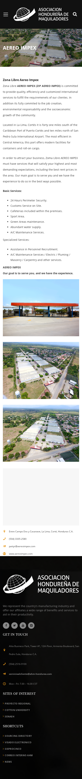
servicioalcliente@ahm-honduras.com (30, 674)
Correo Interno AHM (19, 755)
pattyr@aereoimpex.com (22, 546)
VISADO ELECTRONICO (18, 742)
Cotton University (17, 710)
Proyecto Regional (18, 703)
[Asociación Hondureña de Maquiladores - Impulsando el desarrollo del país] (41, 14)
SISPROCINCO (13, 748)
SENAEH (9, 716)
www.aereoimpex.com (21, 553)
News (8, 761)
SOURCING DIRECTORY (18, 736)
